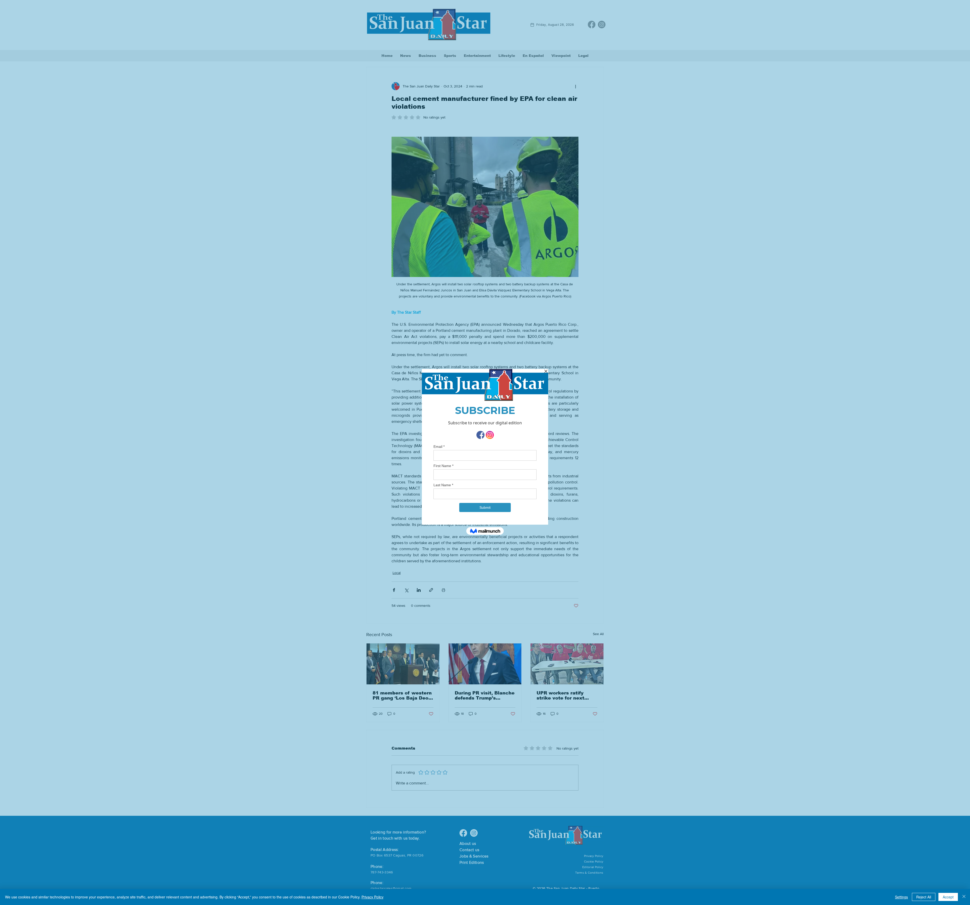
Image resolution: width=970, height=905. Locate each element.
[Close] (964, 897)
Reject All (923, 896)
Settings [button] (901, 896)
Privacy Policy (372, 896)
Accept (948, 896)
